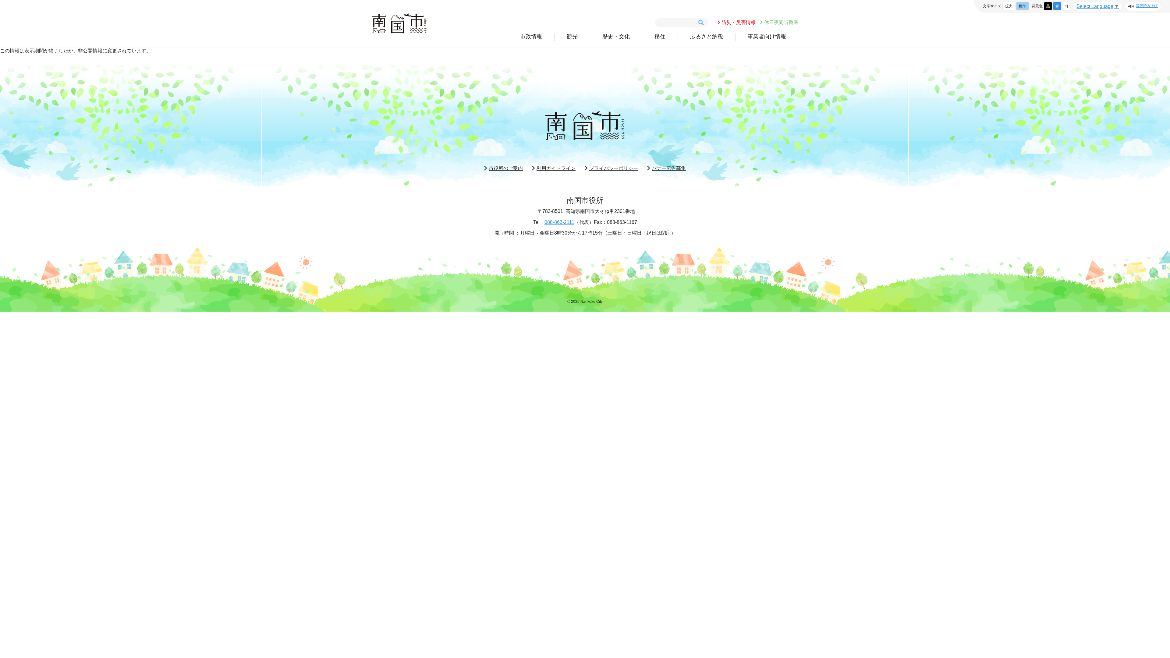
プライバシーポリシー (613, 168)
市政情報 (531, 37)
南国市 (399, 23)
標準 (1022, 6)
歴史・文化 (616, 37)
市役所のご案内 (506, 168)
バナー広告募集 (669, 168)
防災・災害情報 (739, 22)
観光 (572, 37)
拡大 (1008, 6)
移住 (659, 37)
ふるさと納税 (706, 37)
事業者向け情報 (767, 37)
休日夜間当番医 (781, 22)
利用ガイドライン (556, 168)
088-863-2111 (559, 222)
